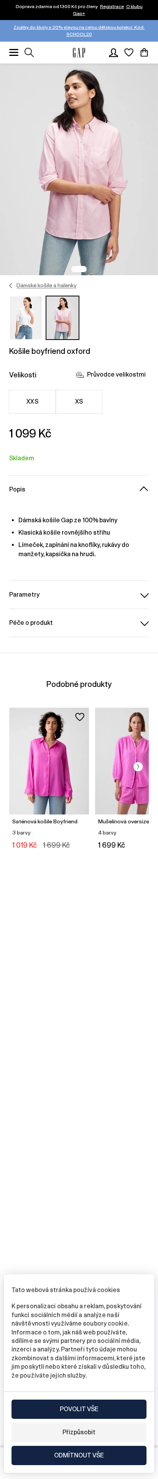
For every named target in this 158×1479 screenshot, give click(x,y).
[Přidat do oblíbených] (80, 717)
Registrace (112, 6)
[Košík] (144, 52)
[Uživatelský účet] (113, 52)
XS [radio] (79, 401)
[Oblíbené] (128, 52)
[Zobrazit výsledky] (29, 52)
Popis (17, 489)
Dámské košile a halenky (46, 285)
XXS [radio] (32, 401)
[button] (138, 766)
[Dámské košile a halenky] (11, 285)
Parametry (24, 594)
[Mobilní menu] (13, 52)
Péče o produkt (31, 622)
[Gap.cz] (79, 52)
